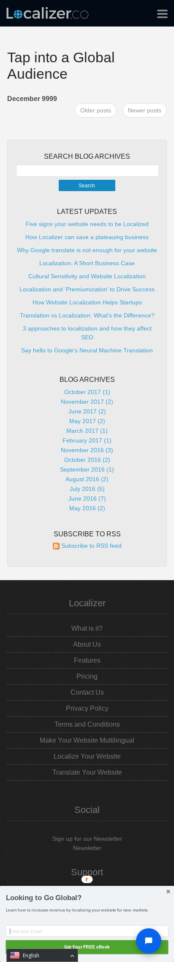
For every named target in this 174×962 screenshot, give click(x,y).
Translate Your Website (87, 772)
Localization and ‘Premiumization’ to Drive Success (87, 289)
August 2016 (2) (87, 479)
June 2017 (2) (87, 411)
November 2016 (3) (87, 450)
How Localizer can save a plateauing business (87, 237)
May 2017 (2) (87, 421)
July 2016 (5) (87, 488)
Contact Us (87, 692)
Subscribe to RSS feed (91, 545)
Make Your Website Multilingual (87, 740)
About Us (87, 644)
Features (87, 660)
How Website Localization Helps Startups (87, 302)
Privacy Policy (87, 708)
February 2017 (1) (87, 440)
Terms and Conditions (87, 724)
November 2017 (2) (87, 401)
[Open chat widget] (148, 941)
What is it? (87, 628)
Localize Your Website (87, 756)
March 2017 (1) (87, 430)
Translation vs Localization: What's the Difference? (87, 315)
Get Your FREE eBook (87, 947)
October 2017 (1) (87, 392)
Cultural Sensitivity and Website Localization (87, 276)
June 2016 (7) (87, 498)
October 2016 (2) (87, 459)
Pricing (87, 676)
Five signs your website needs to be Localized (87, 224)
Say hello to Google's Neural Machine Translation (87, 350)
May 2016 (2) (87, 508)
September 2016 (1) (87, 469)
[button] (87, 898)
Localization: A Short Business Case (87, 263)
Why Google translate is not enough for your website (87, 250)
